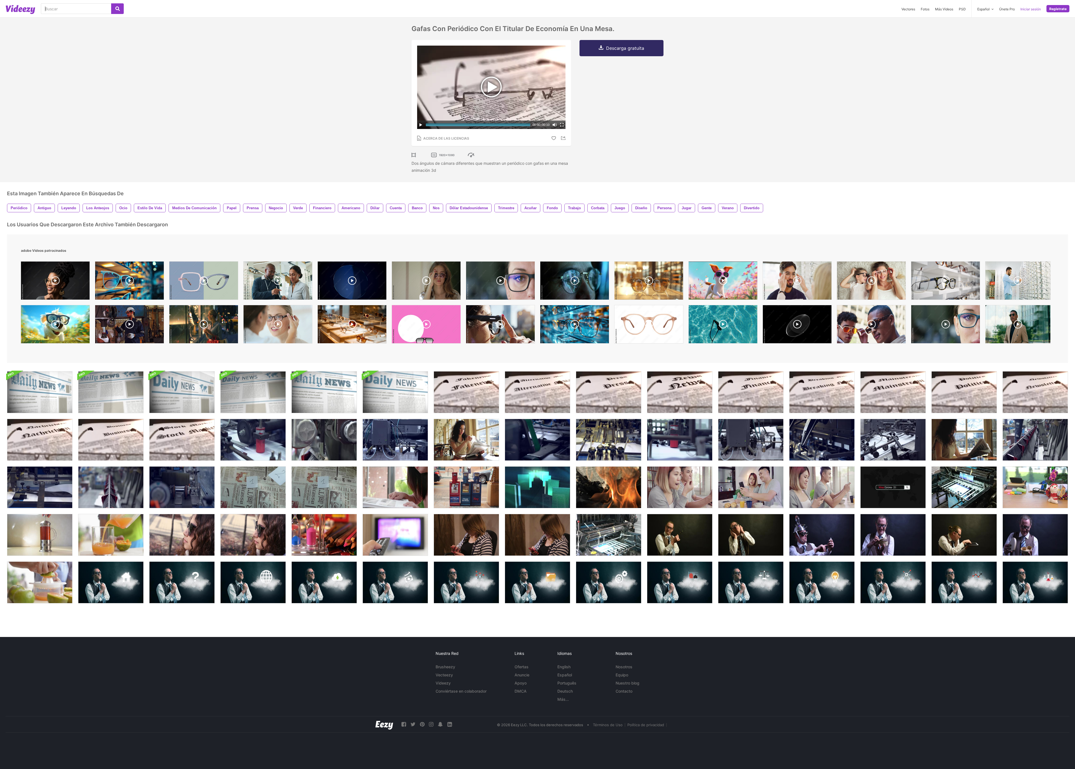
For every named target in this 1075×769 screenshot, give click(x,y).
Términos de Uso (608, 725)
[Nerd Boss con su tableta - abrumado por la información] (964, 535)
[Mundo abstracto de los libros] (537, 487)
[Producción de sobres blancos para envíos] (537, 440)
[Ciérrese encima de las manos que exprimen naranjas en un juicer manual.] (40, 582)
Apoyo (521, 683)
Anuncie (522, 674)
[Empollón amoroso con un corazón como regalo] (893, 535)
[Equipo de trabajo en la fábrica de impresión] (751, 440)
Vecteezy (444, 674)
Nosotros (624, 666)
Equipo (622, 674)
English (564, 666)
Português (566, 683)
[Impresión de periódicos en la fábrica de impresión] (253, 440)
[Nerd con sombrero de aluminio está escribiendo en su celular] (822, 535)
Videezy (443, 683)
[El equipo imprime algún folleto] (395, 440)
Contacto (624, 691)
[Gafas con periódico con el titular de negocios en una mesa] (111, 440)
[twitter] (412, 724)
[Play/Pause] (421, 125)
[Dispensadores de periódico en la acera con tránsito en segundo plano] (466, 487)
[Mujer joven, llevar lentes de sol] (182, 535)
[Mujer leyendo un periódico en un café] (466, 440)
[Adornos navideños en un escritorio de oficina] (1035, 487)
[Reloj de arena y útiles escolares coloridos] (324, 535)
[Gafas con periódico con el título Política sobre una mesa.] (964, 392)
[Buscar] (117, 8)
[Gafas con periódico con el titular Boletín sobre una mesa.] (1035, 392)
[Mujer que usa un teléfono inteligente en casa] (466, 535)
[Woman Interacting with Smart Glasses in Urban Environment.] (500, 325)
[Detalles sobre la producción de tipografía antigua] (1035, 440)
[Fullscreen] (562, 125)
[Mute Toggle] (554, 125)
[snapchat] (440, 724)
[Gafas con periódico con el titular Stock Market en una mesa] (182, 440)
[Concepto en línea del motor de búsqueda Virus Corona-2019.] (893, 487)
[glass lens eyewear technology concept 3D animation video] (797, 325)
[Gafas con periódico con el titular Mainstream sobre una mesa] (893, 392)
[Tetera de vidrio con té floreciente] (40, 535)
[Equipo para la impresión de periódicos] (679, 440)
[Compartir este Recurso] (564, 138)
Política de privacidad (645, 725)
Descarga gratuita (625, 48)
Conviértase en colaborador (461, 691)
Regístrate (1058, 9)
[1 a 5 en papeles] (324, 487)
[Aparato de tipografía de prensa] (893, 440)
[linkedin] (449, 724)
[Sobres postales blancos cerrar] (182, 487)
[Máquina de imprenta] (608, 440)
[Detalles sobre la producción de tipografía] (111, 487)
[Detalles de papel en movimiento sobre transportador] (822, 440)
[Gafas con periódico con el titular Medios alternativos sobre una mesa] (537, 392)
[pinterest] (422, 724)
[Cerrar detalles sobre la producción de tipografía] (40, 487)
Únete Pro (1007, 9)
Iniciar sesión (1030, 9)
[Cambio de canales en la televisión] (395, 535)
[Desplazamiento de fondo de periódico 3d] (40, 392)
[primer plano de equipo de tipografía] (324, 440)
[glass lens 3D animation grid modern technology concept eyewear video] (352, 282)
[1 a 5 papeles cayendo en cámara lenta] (253, 487)
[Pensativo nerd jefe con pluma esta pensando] (679, 535)
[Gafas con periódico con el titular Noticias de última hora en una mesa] (822, 392)
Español (564, 674)
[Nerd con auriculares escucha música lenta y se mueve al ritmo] (751, 535)
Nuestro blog (627, 683)
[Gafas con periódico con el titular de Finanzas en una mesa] (751, 392)
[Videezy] (20, 9)
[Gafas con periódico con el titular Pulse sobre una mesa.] (608, 392)
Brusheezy (445, 666)
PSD (962, 9)
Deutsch (565, 691)
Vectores (908, 9)
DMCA (521, 691)
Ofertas (522, 666)
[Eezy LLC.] (384, 724)
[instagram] (431, 724)
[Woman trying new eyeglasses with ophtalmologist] (278, 325)
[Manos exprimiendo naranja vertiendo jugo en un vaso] (111, 535)
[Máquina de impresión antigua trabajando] (608, 535)
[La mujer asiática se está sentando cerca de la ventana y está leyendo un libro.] (395, 487)
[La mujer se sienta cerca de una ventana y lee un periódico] (964, 440)
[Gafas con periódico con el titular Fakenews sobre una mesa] (466, 392)
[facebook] (403, 724)
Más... (563, 699)
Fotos (925, 9)
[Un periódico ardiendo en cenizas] (608, 487)
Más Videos (944, 9)
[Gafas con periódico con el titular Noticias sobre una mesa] (679, 392)
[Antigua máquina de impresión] (964, 487)
